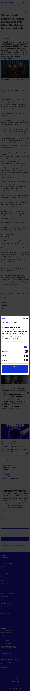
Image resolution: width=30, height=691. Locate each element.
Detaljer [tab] (15, 322)
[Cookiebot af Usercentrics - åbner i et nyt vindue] (22, 318)
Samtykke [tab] (5, 322)
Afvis (15, 371)
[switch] (26, 351)
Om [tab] (24, 322)
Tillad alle (15, 366)
